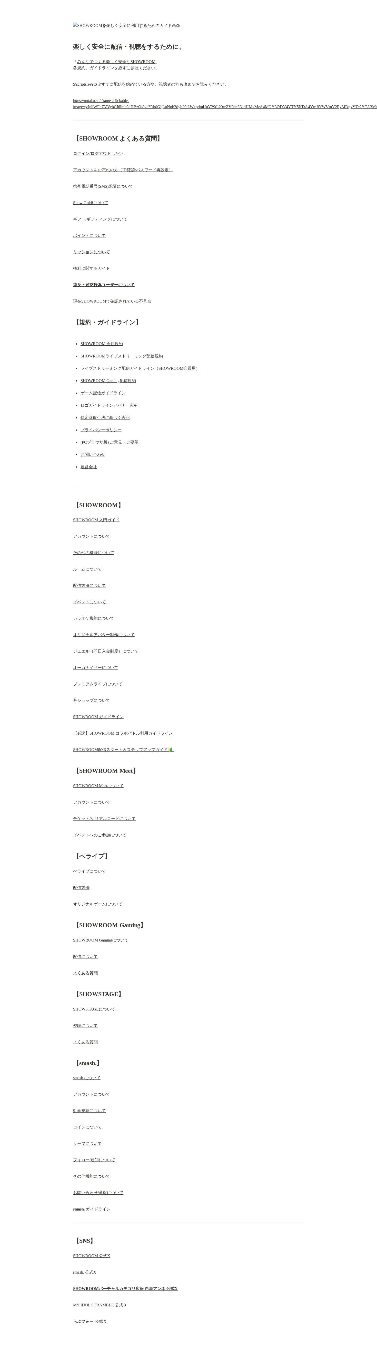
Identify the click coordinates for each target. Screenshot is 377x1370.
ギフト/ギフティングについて (100, 219)
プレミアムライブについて (97, 684)
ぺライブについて (89, 871)
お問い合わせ (93, 454)
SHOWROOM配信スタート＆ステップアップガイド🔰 (123, 749)
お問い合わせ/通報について (98, 1193)
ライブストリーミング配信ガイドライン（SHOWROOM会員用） (140, 368)
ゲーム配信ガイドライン (103, 393)
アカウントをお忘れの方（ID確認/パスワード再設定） (123, 170)
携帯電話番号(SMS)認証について (103, 186)
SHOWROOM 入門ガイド (96, 520)
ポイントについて (89, 235)
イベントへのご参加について (99, 835)
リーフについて (87, 1143)
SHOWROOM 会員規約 (102, 344)
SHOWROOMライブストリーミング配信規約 (122, 356)
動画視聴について (89, 1110)
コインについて (87, 1127)
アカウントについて (91, 536)
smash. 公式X (84, 1272)
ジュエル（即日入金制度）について (106, 651)
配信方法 (81, 887)
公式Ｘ (90, 1321)
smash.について (87, 1078)
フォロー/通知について (94, 1160)
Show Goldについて (90, 203)
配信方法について (89, 585)
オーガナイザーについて (95, 667)
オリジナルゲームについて (97, 904)
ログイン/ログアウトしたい (98, 153)
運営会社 (89, 467)
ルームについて (87, 569)
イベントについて (89, 602)
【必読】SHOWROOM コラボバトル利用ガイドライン (123, 733)
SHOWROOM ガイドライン (98, 717)
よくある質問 (85, 1042)
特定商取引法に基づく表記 (105, 417)
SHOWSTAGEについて (94, 1009)
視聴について (85, 1025)
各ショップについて (91, 700)
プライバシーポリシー (101, 430)
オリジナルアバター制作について (104, 635)
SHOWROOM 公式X (91, 1256)
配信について (85, 956)
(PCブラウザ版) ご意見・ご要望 (109, 442)
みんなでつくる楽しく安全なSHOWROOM (116, 61)
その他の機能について (93, 553)
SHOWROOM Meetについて (98, 786)
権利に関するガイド (91, 268)
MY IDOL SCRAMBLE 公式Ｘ (100, 1305)
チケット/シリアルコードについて (104, 818)
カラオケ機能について (93, 618)
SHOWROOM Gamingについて (100, 940)
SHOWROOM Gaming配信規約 (108, 380)
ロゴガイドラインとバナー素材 (109, 405)
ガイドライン (92, 1209)
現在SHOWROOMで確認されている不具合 (112, 301)
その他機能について (91, 1176)
